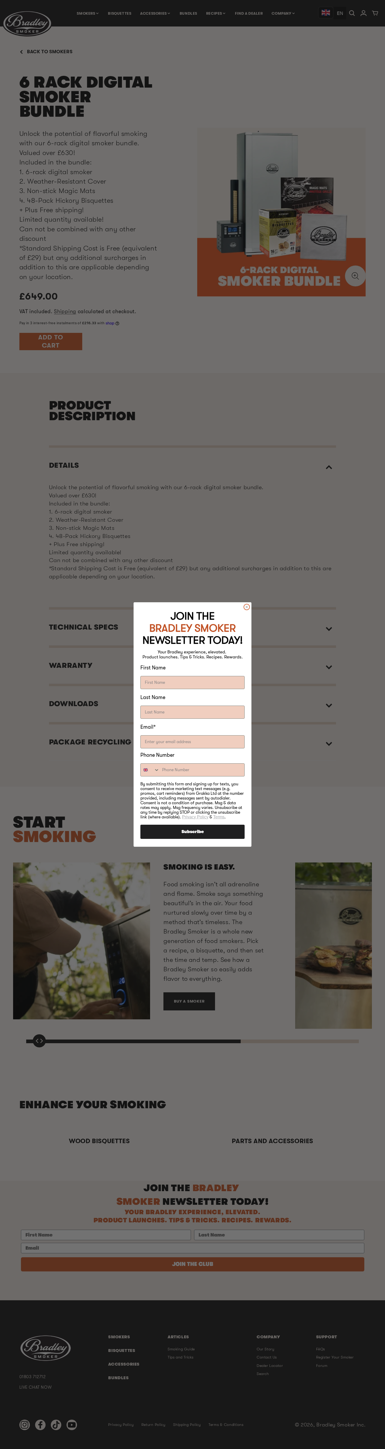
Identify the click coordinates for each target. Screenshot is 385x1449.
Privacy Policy (195, 817)
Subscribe (193, 831)
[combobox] (150, 770)
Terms (218, 817)
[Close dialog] (246, 607)
